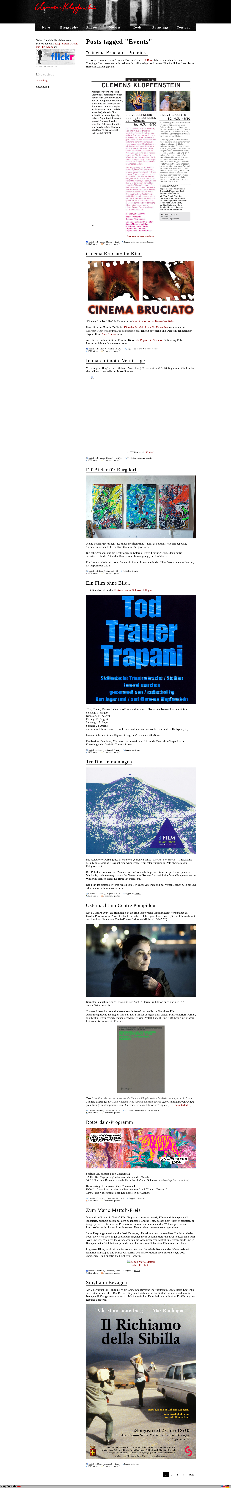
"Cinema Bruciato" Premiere (117, 52)
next (191, 1474)
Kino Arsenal (108, 334)
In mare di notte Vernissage (115, 360)
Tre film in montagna (109, 762)
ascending (41, 80)
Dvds (137, 27)
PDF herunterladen (179, 1104)
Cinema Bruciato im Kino (114, 253)
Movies (115, 27)
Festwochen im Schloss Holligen (133, 590)
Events (136, 242)
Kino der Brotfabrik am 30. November (146, 327)
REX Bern (147, 60)
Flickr (149, 452)
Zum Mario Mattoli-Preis (113, 1210)
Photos (92, 27)
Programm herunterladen (141, 236)
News (46, 27)
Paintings (160, 27)
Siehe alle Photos (140, 1265)
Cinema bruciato (147, 242)
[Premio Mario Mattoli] (141, 1261)
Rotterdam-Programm (109, 1122)
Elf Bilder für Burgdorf (111, 470)
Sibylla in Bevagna (106, 1282)
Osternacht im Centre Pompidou (120, 905)
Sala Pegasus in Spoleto (148, 340)
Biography (69, 27)
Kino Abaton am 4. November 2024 (152, 321)
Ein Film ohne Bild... (109, 583)
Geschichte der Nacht (150, 1110)
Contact (183, 27)
